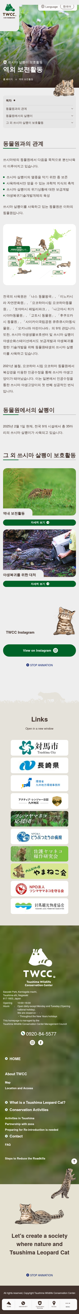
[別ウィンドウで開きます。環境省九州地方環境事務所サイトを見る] (39, 783)
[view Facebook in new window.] (40, 1042)
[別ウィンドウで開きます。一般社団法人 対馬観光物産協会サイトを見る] (39, 906)
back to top (63, 1178)
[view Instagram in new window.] (32, 1042)
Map (8, 1082)
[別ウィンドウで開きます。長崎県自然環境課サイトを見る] (39, 765)
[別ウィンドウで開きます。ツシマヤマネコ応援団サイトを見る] (39, 819)
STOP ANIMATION (41, 665)
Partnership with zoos (19, 1124)
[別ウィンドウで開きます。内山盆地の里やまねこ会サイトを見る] (39, 871)
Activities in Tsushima (19, 1118)
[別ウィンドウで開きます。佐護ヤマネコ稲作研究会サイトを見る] (39, 854)
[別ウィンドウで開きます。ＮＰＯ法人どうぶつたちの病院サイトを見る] (39, 836)
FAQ (8, 1144)
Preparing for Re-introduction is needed (31, 1130)
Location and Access (19, 1088)
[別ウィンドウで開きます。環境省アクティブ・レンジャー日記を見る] (39, 801)
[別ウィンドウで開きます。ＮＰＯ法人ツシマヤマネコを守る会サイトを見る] (39, 888)
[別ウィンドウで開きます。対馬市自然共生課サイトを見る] (39, 748)
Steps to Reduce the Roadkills (25, 1158)
